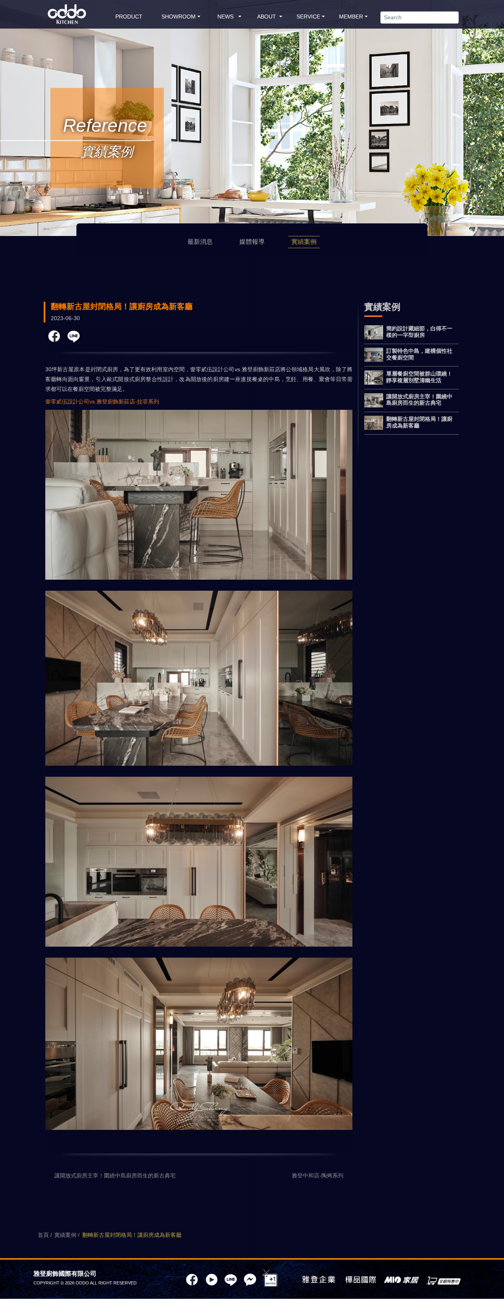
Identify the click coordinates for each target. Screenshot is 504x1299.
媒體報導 (252, 241)
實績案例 (304, 241)
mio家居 (401, 1280)
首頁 (43, 1235)
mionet (443, 1280)
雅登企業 (318, 1280)
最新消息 (200, 241)
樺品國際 (360, 1280)
